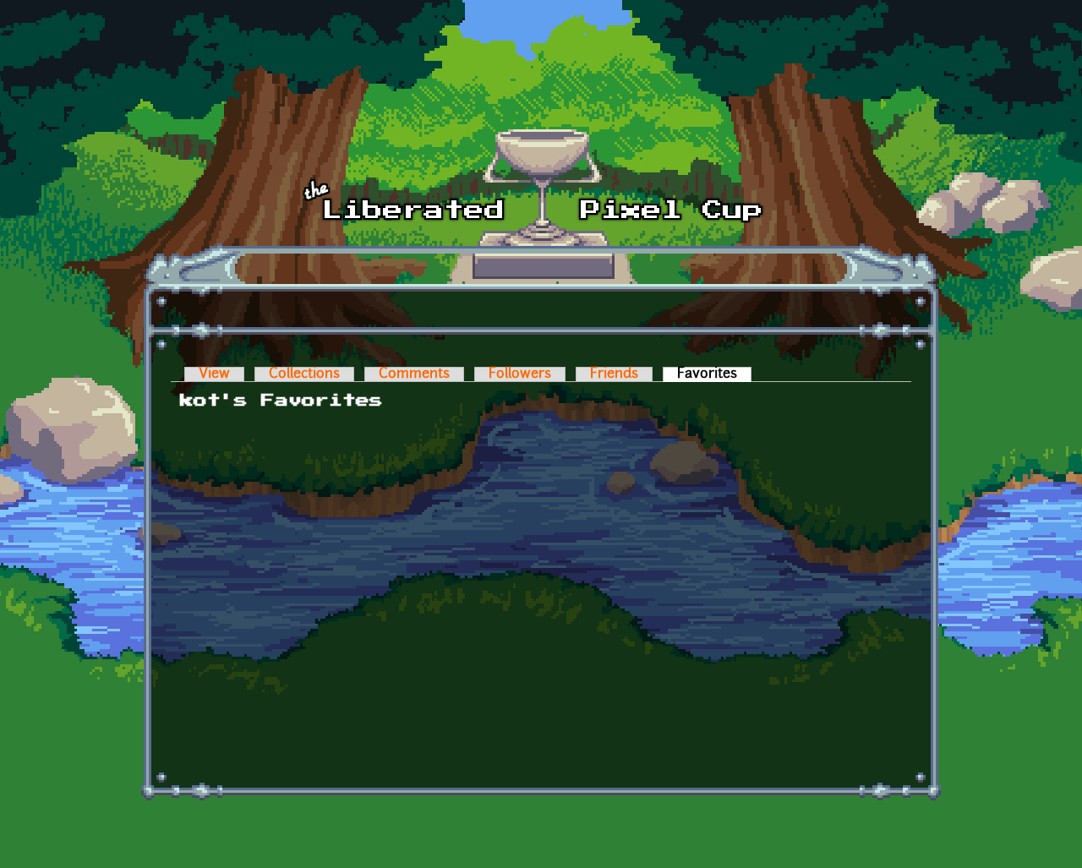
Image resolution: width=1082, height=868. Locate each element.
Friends (614, 374)
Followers (520, 374)
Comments (414, 374)
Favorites (714, 374)
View (214, 374)
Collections (304, 374)
